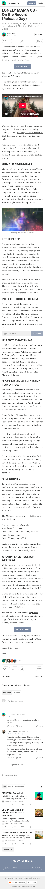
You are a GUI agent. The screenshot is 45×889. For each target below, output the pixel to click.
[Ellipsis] (42, 714)
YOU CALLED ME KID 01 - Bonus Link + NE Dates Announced (14, 813)
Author (10, 717)
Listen (40, 34)
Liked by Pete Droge (16, 734)
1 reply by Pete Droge (17, 765)
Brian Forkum (12, 731)
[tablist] (12, 692)
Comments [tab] (7, 693)
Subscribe (31, 3)
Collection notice (34, 878)
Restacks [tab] (17, 693)
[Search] (41, 786)
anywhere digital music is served (20, 614)
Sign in (40, 3)
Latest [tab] (10, 787)
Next (37, 677)
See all (6, 849)
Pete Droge (11, 33)
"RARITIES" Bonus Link (13, 793)
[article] (22, 799)
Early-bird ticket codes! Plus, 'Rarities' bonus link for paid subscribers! (16, 797)
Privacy (21, 878)
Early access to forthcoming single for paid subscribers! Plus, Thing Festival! (17, 836)
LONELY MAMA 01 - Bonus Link (17, 832)
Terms (26, 878)
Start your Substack (18, 882)
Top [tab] (4, 787)
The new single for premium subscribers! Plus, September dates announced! (16, 819)
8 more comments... (9, 775)
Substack (13, 886)
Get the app (32, 882)
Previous (9, 677)
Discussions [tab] (19, 787)
